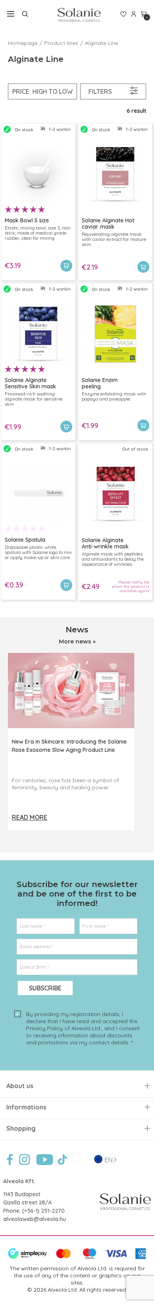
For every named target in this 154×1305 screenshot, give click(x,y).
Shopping (21, 1128)
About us (19, 1086)
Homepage (23, 43)
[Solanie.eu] (78, 15)
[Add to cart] (66, 266)
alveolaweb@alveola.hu (34, 1219)
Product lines (61, 43)
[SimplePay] (77, 1257)
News (77, 629)
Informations (26, 1107)
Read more (29, 817)
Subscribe (45, 988)
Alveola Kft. (19, 1181)
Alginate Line (101, 43)
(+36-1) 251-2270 (43, 1210)
